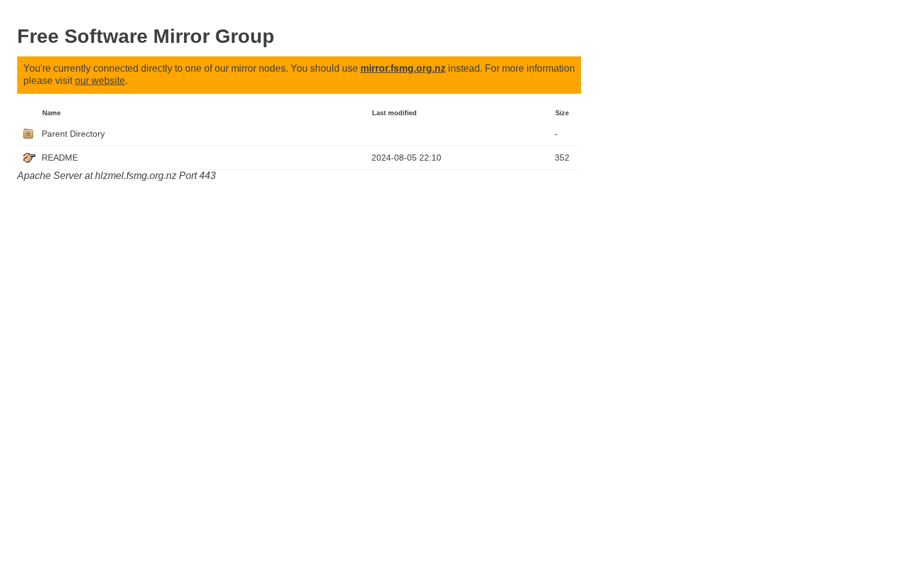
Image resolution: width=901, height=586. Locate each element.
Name (51, 112)
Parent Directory (73, 134)
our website (100, 80)
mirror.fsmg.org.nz (403, 68)
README (60, 157)
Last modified (394, 112)
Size (562, 112)
